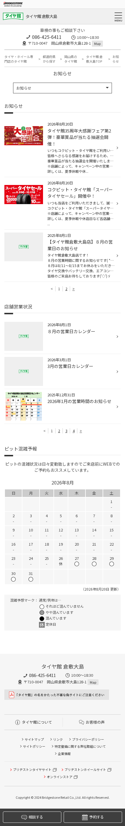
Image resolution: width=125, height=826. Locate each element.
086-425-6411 (47, 36)
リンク (58, 739)
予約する (96, 817)
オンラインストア (59, 776)
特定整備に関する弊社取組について (80, 746)
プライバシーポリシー (88, 739)
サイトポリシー (34, 746)
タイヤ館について (37, 722)
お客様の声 (95, 722)
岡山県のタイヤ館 (70, 59)
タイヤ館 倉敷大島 (41, 16)
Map (97, 43)
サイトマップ (34, 739)
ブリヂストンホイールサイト (85, 769)
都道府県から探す (49, 59)
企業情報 (64, 753)
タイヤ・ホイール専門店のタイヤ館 (18, 59)
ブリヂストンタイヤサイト (32, 769)
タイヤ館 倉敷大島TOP (94, 59)
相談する (35, 817)
